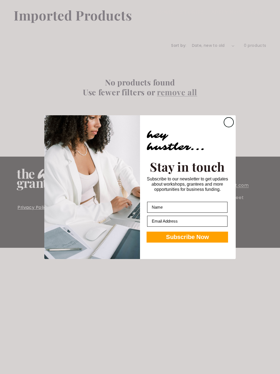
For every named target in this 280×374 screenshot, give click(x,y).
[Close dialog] (229, 122)
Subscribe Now (187, 237)
